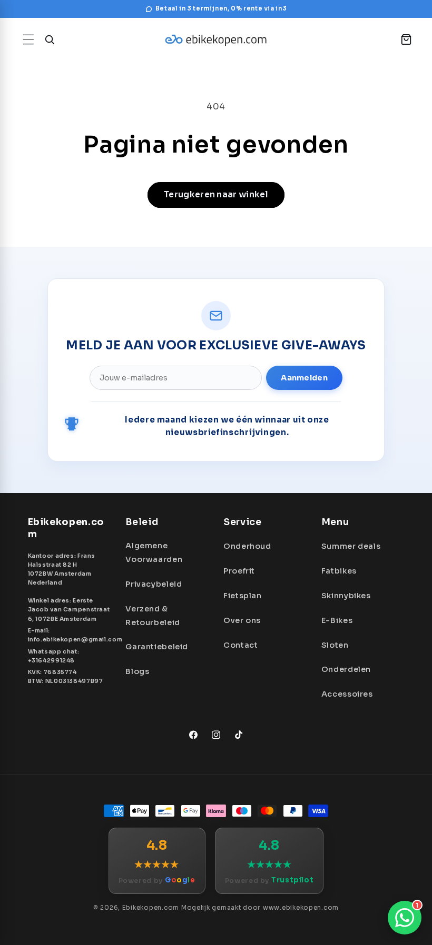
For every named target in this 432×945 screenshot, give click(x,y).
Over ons (242, 620)
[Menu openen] (28, 39)
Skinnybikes (346, 595)
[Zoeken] (49, 39)
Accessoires (347, 694)
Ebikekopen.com (150, 907)
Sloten (335, 645)
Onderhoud (247, 546)
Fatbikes (339, 571)
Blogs (137, 671)
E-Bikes (336, 620)
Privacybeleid (153, 584)
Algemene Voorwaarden (153, 552)
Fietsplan (242, 595)
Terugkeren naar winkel (216, 194)
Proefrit (239, 571)
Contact (240, 645)
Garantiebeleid (156, 646)
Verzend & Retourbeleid (152, 615)
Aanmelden (304, 378)
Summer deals (351, 546)
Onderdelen (346, 669)
